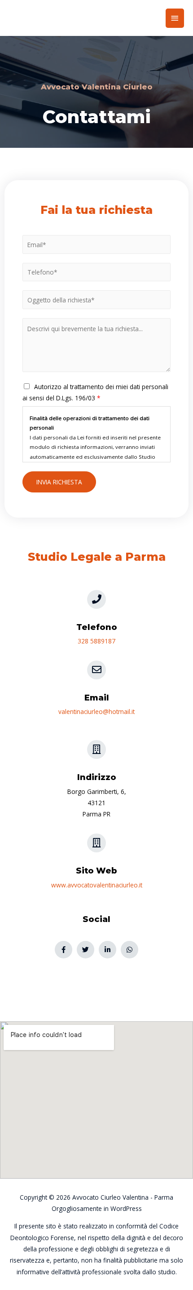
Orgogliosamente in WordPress (97, 1208)
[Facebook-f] (63, 949)
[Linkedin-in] (107, 949)
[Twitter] (85, 949)
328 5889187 (96, 641)
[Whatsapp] (129, 949)
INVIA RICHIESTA (59, 482)
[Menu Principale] (175, 18)
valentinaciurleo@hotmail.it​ (96, 711)
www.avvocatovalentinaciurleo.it (96, 885)
